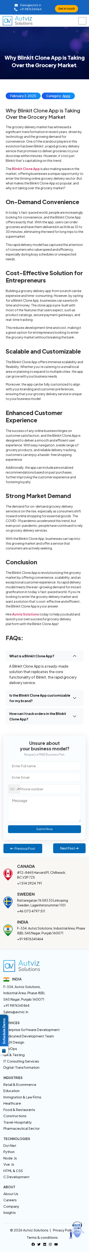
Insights (9, 1212)
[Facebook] (33, 1244)
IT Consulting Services (21, 1061)
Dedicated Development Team (28, 1036)
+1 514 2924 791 (29, 883)
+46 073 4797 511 (31, 911)
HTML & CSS (13, 1170)
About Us (10, 1193)
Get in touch (66, 8)
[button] (44, 656)
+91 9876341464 (30, 939)
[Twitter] (39, 1244)
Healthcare (12, 1103)
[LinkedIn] (45, 1244)
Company (11, 1206)
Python (9, 1151)
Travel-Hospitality (17, 1122)
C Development (16, 1177)
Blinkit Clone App (26, 169)
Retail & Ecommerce (19, 1084)
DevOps (10, 1048)
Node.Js (10, 1158)
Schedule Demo (4, 1031)
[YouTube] (56, 1244)
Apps (66, 96)
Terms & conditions (42, 1237)
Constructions (14, 1115)
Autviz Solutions (25, 614)
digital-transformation (21, 1067)
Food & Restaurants (19, 1109)
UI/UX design (13, 1042)
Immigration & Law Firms (22, 1097)
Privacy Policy (64, 1230)
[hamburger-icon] (82, 20)
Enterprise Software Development (31, 1029)
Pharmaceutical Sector (21, 1128)
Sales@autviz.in (15, 1012)
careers (10, 1200)
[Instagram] (50, 1244)
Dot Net (9, 1145)
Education (11, 1090)
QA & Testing (14, 1054)
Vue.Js (8, 1164)
